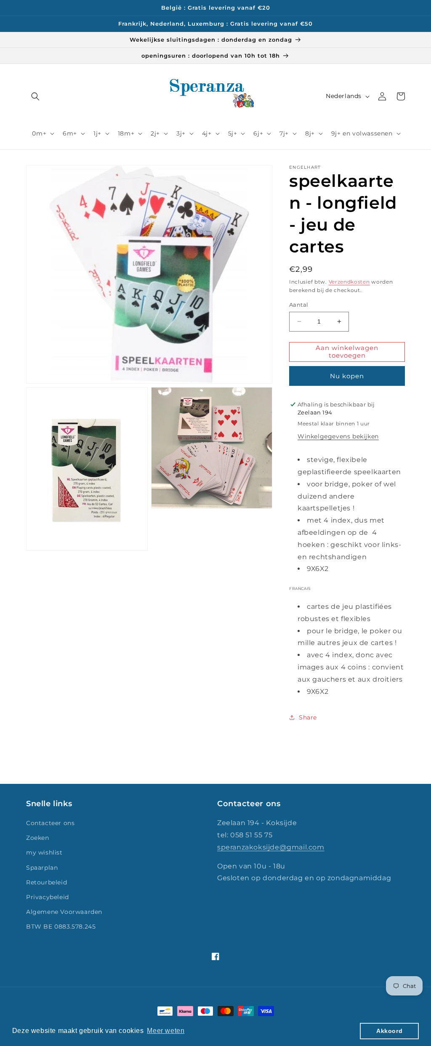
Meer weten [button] (165, 1030)
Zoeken (37, 838)
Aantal (298, 304)
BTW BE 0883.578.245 (61, 926)
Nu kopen (347, 376)
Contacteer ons (50, 823)
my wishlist (44, 852)
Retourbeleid (46, 882)
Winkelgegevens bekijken (338, 436)
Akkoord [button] (389, 1030)
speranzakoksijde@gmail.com (271, 847)
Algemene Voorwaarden (64, 912)
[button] (35, 96)
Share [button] (308, 717)
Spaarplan (42, 867)
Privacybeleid (47, 897)
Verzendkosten (349, 282)
